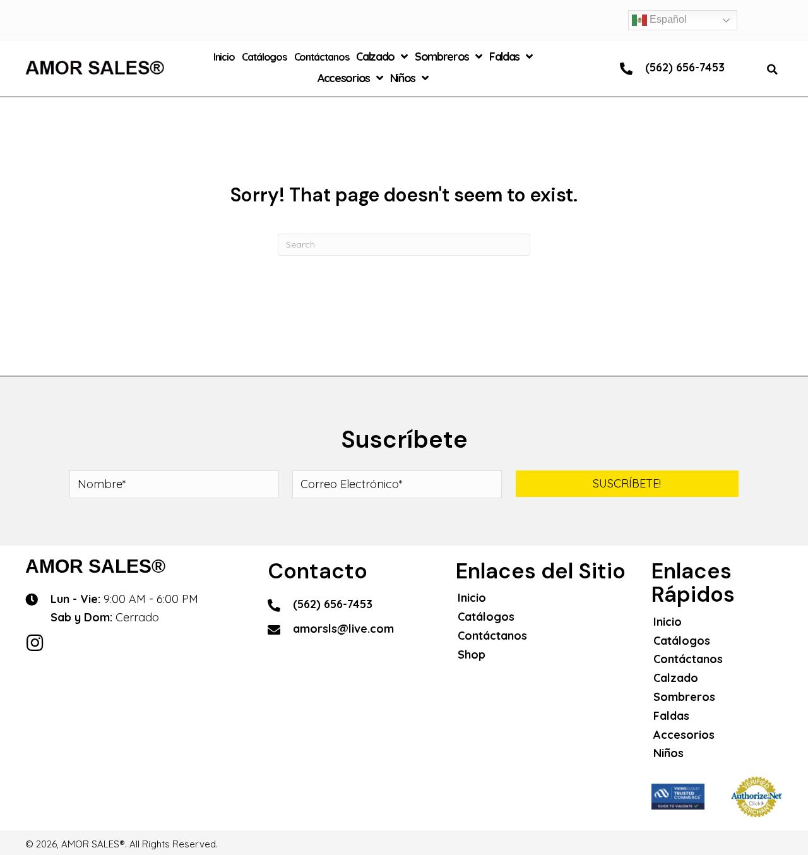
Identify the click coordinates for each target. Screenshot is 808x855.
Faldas (671, 716)
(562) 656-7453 (685, 67)
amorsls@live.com (343, 628)
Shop (471, 654)
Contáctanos (492, 635)
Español (667, 19)
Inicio (472, 597)
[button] (627, 483)
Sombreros (684, 697)
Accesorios (684, 734)
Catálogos (486, 616)
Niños (668, 753)
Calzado (675, 678)
